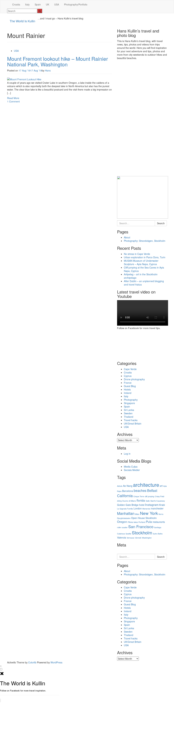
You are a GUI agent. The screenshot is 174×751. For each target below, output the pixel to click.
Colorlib (32, 662)
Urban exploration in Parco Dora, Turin (144, 257)
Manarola (146, 508)
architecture (146, 484)
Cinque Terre (138, 496)
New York (149, 513)
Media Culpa (130, 466)
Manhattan (125, 513)
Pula (149, 521)
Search (161, 223)
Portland (141, 522)
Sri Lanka (129, 410)
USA (56, 4)
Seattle (128, 533)
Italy (27, 4)
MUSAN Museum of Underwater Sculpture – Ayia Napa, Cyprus (141, 262)
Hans (48, 70)
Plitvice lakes (133, 522)
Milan (137, 514)
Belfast (152, 490)
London (138, 508)
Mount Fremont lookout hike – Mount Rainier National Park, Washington (57, 61)
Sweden (128, 413)
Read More (13, 98)
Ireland (127, 393)
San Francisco (140, 526)
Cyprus (128, 376)
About (127, 237)
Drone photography (134, 379)
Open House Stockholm (144, 518)
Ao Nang (127, 485)
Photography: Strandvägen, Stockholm (144, 240)
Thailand (128, 416)
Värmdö (138, 537)
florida (141, 500)
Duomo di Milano (129, 501)
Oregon (122, 521)
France (128, 382)
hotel (141, 505)
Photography (131, 399)
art (161, 485)
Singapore (129, 403)
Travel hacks (130, 420)
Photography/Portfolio (75, 4)
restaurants (159, 522)
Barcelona (127, 491)
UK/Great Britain (132, 423)
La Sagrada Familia (125, 508)
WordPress (56, 662)
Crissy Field (159, 496)
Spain (38, 4)
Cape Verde (130, 369)
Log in (127, 453)
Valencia (121, 537)
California (125, 495)
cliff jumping (149, 496)
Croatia (16, 4)
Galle (148, 501)
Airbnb (119, 486)
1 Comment (13, 101)
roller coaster (122, 527)
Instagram (152, 504)
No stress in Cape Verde (137, 254)
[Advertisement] (142, 119)
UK (47, 4)
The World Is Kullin (22, 21)
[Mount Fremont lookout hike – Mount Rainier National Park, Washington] (24, 79)
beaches (140, 490)
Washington (147, 537)
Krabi (162, 505)
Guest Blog (130, 386)
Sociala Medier (132, 470)
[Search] (39, 11)
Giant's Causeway (157, 501)
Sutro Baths (157, 533)
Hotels (127, 389)
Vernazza (130, 537)
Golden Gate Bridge (127, 505)
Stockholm (142, 532)
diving (119, 501)
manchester (157, 508)
